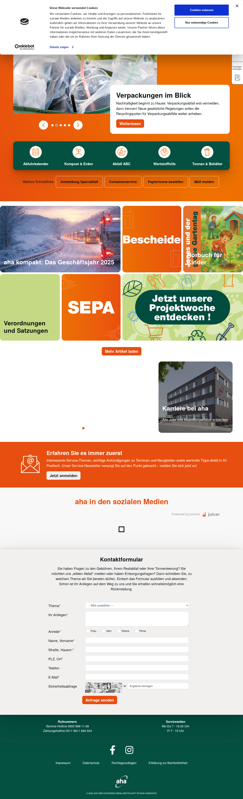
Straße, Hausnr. (61, 649)
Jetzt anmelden (63, 475)
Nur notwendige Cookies (201, 22)
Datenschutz (91, 763)
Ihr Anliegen (58, 614)
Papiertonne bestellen (165, 181)
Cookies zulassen (201, 10)
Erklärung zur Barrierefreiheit (168, 763)
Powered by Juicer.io (186, 514)
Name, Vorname (61, 640)
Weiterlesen (130, 123)
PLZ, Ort (55, 658)
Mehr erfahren (173, 430)
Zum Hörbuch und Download (208, 270)
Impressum (63, 763)
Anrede (54, 631)
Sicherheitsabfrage (62, 686)
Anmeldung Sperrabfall (79, 181)
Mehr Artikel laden (121, 351)
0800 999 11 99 (78, 726)
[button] (43, 125)
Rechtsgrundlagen (124, 763)
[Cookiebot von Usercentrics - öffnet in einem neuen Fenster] (24, 47)
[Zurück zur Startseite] (121, 781)
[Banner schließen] (237, 6)
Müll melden (204, 181)
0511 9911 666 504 (79, 730)
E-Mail (53, 677)
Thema (54, 605)
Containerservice (123, 181)
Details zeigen (59, 47)
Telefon (53, 667)
